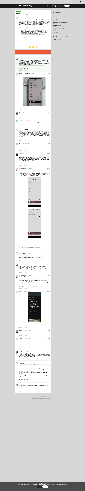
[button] (60, 6)
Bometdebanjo (21, 291)
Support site (49, 5)
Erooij (20, 120)
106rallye (20, 58)
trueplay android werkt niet (57, 16)
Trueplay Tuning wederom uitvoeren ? (59, 36)
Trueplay (54, 33)
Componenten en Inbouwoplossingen (59, 40)
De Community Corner (22, 8)
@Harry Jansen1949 (32, 257)
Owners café (29, 8)
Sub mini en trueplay (56, 39)
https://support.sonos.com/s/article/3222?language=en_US (30, 32)
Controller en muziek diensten (58, 18)
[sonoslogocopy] (42, 2)
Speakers (54, 26)
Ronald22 (20, 330)
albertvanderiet (21, 168)
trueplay (54, 19)
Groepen (44, 5)
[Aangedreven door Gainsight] (42, 396)
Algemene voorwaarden (35, 398)
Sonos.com (54, 5)
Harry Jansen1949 (22, 17)
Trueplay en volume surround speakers (59, 22)
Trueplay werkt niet (56, 13)
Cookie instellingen (43, 398)
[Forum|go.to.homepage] (23, 6)
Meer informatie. (64, 484)
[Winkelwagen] (80, 2)
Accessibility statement (49, 398)
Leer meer (9, 1)
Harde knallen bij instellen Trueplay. (59, 31)
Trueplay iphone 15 (56, 25)
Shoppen (4, 1)
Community (16, 8)
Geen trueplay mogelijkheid (58, 28)
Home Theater (55, 15)
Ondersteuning (14, 1)
